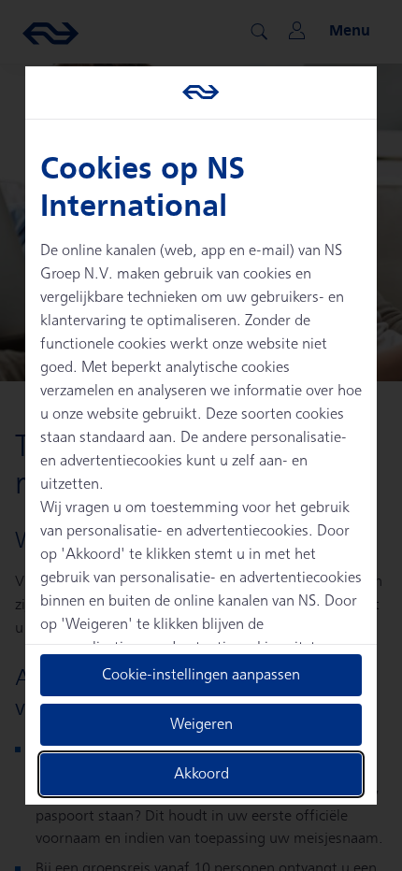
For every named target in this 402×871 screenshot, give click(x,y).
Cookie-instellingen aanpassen (201, 675)
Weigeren (201, 725)
